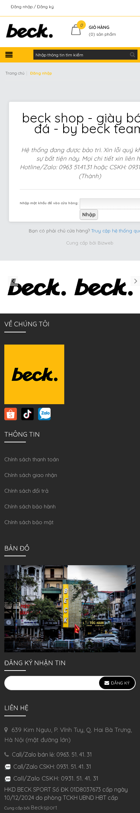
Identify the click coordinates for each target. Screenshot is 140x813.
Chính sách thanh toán (31, 459)
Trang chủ (14, 73)
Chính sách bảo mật (28, 522)
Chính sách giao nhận (30, 475)
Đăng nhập (22, 6)
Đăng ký (45, 6)
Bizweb (105, 243)
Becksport (44, 807)
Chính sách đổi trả (26, 490)
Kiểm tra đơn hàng (116, 6)
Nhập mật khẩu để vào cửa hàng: (49, 203)
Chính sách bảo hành (30, 506)
